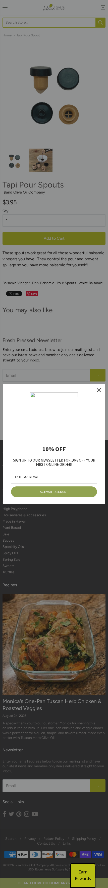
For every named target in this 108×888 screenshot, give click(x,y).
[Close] (99, 390)
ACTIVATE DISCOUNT (54, 492)
